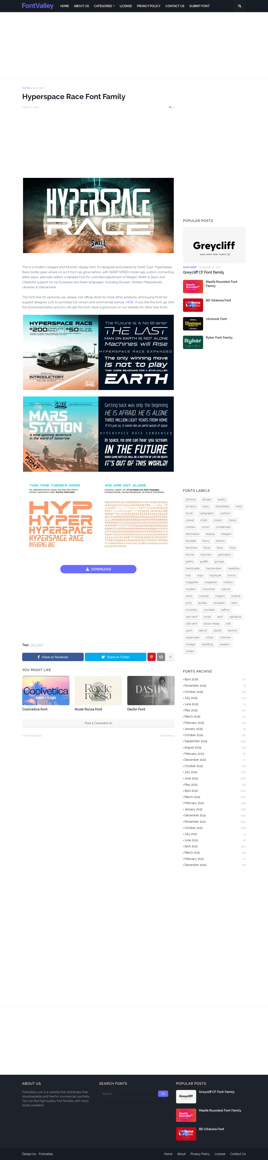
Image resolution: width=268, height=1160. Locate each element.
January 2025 (215, 728)
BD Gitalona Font (218, 300)
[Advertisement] (134, 45)
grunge (219, 561)
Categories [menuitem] (103, 6)
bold (239, 506)
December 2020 (215, 865)
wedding (207, 644)
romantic (191, 609)
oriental (204, 596)
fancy (205, 540)
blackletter (222, 506)
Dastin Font (136, 709)
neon (189, 596)
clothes (190, 527)
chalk (203, 520)
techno (232, 630)
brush (189, 513)
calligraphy (207, 513)
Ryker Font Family (219, 337)
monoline (208, 589)
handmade (193, 568)
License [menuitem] (126, 6)
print (189, 602)
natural (225, 589)
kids (188, 575)
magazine (211, 582)
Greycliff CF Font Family (203, 272)
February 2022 (215, 803)
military (228, 582)
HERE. (129, 302)
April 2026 (215, 679)
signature (235, 616)
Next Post (166, 735)
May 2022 (215, 784)
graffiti (204, 561)
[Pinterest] (151, 657)
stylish (218, 630)
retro (234, 602)
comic (205, 527)
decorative (192, 533)
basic (206, 506)
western (224, 644)
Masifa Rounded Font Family (221, 284)
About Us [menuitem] (81, 6)
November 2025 (215, 685)
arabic (221, 499)
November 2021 (215, 821)
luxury (232, 575)
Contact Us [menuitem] (174, 6)
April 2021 (215, 846)
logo (200, 575)
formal (190, 554)
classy (232, 520)
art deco (191, 506)
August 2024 (215, 747)
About (181, 1154)
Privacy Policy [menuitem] (148, 6)
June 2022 (215, 778)
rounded (209, 609)
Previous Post (32, 735)
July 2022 (215, 772)
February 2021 (215, 858)
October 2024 (215, 735)
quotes (202, 602)
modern (191, 589)
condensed (223, 527)
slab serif (191, 623)
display (210, 533)
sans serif (38, 88)
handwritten (214, 568)
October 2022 (215, 766)
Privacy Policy (200, 1154)
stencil (203, 630)
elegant (226, 533)
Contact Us (238, 1154)
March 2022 (215, 797)
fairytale (191, 540)
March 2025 (215, 716)
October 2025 (215, 691)
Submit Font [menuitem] (199, 6)
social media (211, 623)
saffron (225, 609)
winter (190, 651)
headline (233, 568)
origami (220, 596)
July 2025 (215, 698)
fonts (220, 547)
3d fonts (191, 499)
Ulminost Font (216, 319)
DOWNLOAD (101, 569)
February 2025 (215, 722)
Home (26, 88)
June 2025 (215, 704)
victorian (225, 637)
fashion (220, 540)
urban (209, 637)
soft (228, 623)
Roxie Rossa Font (88, 709)
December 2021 (215, 815)
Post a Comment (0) (98, 723)
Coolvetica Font (35, 709)
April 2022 (215, 790)
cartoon (225, 513)
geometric (224, 554)
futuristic (206, 554)
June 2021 (215, 840)
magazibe (192, 582)
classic (218, 520)
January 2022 (215, 809)
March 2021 (215, 852)
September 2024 (215, 741)
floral (207, 547)
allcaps (206, 499)
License (220, 1154)
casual (190, 520)
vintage (190, 644)
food (232, 547)
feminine (191, 547)
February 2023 (215, 753)
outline (235, 596)
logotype (215, 575)
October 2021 (215, 828)
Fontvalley (46, 1154)
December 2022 (215, 759)
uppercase (192, 637)
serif (220, 616)
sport (189, 630)
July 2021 (215, 834)
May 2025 (215, 710)
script (207, 616)
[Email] (161, 657)
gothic (190, 561)
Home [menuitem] (64, 6)
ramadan (219, 602)
